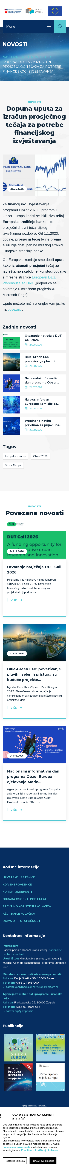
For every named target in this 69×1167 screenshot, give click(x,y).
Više (14, 600)
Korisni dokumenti (17, 892)
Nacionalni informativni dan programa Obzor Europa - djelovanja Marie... (33, 776)
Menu (10, 26)
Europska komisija (15, 456)
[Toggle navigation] (49, 26)
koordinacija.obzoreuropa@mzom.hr (36, 987)
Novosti (38, 57)
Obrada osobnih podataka (24, 899)
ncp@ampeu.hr (24, 1011)
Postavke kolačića (15, 1160)
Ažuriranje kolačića (19, 914)
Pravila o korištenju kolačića (27, 906)
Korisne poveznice (17, 885)
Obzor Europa (13, 465)
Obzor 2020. (40, 456)
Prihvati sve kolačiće (43, 1160)
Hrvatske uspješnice (19, 877)
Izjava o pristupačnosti (22, 921)
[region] (34, 1137)
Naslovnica (13, 57)
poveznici (15, 309)
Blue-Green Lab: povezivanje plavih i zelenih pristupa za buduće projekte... (34, 674)
